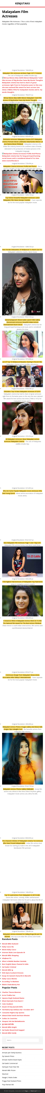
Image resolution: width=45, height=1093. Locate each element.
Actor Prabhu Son (8, 995)
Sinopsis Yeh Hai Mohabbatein (13, 1021)
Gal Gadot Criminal (9, 967)
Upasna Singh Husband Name (13, 998)
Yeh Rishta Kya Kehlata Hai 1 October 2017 (18, 1010)
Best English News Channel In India (15, 964)
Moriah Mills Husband (10, 944)
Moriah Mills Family (9, 1033)
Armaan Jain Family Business (12, 1053)
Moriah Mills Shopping (10, 955)
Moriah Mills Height (9, 1027)
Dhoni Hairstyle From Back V (12, 1001)
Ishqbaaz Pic (7, 958)
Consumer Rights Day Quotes (13, 1013)
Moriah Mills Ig (7, 970)
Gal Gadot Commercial (9, 1063)
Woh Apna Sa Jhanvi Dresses (12, 973)
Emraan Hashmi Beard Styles (12, 1060)
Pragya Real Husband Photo (11, 1081)
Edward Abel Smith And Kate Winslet (16, 1015)
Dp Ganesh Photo (8, 1056)
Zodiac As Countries (9, 1018)
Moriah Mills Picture (8, 1070)
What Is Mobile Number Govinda (14, 961)
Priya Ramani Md (8, 1085)
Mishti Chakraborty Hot (11, 984)
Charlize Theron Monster (11, 992)
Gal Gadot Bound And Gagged (13, 1030)
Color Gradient (7, 1004)
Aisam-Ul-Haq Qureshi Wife (12, 1007)
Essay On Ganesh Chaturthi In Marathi (16, 976)
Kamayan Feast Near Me (10, 1067)
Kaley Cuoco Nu (8, 947)
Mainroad (34, 1091)
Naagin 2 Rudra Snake (9, 1077)
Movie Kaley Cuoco (9, 950)
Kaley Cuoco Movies (9, 979)
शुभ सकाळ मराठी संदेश (8, 1024)
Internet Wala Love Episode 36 (13, 952)
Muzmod (5, 1074)
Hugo (26, 1091)
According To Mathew (10, 982)
